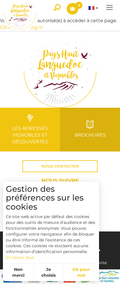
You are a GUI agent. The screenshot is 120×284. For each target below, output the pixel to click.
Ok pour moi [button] (81, 272)
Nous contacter (60, 166)
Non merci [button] (18, 272)
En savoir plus (20, 257)
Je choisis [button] (48, 272)
